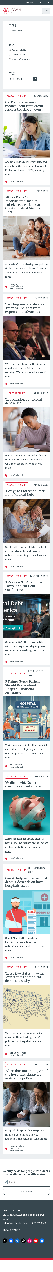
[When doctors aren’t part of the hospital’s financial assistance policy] (26, 1104)
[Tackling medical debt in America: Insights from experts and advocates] (26, 338)
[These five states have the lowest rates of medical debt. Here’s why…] (26, 1007)
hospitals (14, 284)
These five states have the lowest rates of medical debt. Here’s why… (25, 977)
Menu (48, 11)
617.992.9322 (39, 1223)
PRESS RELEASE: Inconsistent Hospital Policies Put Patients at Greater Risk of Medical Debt (23, 204)
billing (13, 1052)
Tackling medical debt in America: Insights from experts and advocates (24, 308)
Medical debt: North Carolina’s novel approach (25, 784)
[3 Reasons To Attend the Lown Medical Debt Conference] (26, 616)
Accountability (17, 95)
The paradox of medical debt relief (23, 401)
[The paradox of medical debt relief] (26, 429)
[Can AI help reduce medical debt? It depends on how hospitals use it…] (26, 912)
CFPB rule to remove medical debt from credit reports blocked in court (24, 106)
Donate (41, 3)
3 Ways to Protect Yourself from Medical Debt (25, 493)
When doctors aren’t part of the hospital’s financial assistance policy (26, 1074)
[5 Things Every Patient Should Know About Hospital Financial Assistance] (26, 718)
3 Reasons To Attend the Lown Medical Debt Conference (23, 586)
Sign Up (26, 1191)
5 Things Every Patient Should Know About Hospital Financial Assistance (22, 687)
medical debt (16, 181)
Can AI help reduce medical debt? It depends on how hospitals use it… (26, 882)
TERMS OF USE (11, 1230)
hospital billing (17, 1146)
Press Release (16, 288)
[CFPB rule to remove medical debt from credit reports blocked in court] (26, 135)
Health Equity (16, 393)
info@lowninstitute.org (16, 1223)
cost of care (16, 764)
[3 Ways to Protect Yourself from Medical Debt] (26, 521)
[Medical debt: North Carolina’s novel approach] (26, 812)
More (8, 174)
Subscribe (30, 3)
